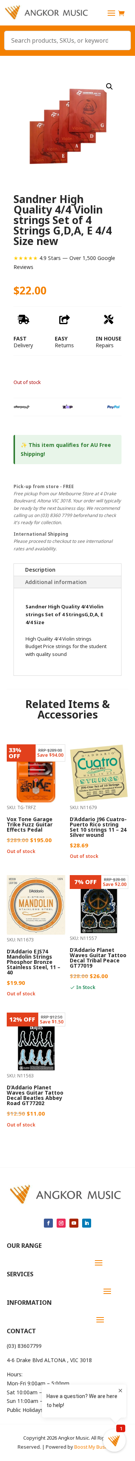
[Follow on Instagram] (61, 1223)
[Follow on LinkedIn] (86, 1223)
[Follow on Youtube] (73, 1223)
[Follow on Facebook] (48, 1223)
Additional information (56, 582)
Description (40, 569)
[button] (109, 86)
